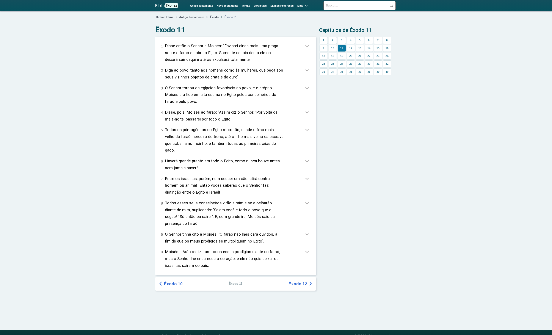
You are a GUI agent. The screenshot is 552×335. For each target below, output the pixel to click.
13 (359, 48)
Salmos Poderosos (282, 5)
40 (387, 71)
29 (359, 63)
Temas (246, 5)
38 (368, 71)
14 (368, 48)
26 (332, 63)
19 (341, 56)
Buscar (391, 5)
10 (332, 48)
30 (368, 63)
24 (387, 56)
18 (332, 56)
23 (378, 56)
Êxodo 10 (171, 284)
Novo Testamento (227, 5)
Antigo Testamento (201, 5)
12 (350, 48)
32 (387, 63)
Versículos (260, 5)
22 (368, 56)
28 (350, 63)
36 (350, 71)
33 (323, 71)
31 (378, 63)
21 (359, 56)
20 (350, 56)
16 (387, 48)
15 (378, 48)
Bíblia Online (164, 17)
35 (341, 71)
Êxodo (214, 17)
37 (359, 71)
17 (323, 56)
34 (332, 71)
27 (341, 63)
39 (378, 71)
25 (323, 63)
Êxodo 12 (301, 284)
